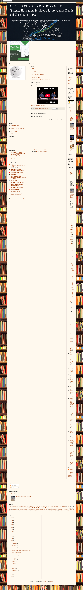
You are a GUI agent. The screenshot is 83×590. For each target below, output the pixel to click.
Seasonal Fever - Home (15, 191)
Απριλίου (14, 566)
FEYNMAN (34, 71)
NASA (71, 379)
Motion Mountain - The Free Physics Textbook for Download (18, 198)
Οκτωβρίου (71, 260)
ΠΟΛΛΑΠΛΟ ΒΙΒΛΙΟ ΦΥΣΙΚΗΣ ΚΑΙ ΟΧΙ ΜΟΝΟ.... (72, 118)
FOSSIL (71, 374)
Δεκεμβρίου (71, 251)
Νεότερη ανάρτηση (35, 149)
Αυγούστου (71, 305)
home (33, 68)
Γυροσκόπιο (64, 506)
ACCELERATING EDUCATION (71, 471)
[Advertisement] (18, 101)
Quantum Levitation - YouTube (17, 172)
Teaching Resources (14, 180)
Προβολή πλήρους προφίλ (70, 476)
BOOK (71, 370)
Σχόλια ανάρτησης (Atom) (41, 151)
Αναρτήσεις (13, 485)
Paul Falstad (13, 174)
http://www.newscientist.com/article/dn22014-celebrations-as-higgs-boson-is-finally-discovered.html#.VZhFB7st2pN (72, 408)
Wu (70, 386)
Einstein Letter (72, 289)
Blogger (51, 581)
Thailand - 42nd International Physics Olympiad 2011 (17, 185)
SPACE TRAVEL (14, 130)
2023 (71, 227)
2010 (71, 340)
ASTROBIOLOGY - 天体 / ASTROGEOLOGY (41, 79)
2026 (71, 222)
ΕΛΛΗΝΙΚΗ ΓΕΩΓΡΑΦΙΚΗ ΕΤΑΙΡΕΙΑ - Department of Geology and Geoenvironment (18, 153)
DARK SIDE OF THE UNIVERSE (17, 128)
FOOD (12, 164)
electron (71, 392)
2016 (71, 239)
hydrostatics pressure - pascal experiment (72, 130)
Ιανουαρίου (71, 334)
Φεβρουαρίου (71, 329)
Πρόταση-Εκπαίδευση (72, 294)
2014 (71, 243)
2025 (71, 223)
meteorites (71, 435)
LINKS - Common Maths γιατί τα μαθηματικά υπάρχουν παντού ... (18, 170)
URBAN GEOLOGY (36, 77)
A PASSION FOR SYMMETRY (17, 127)
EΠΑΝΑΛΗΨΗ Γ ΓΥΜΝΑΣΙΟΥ (71, 349)
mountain (71, 437)
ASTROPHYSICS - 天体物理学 (38, 74)
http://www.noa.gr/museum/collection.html (71, 418)
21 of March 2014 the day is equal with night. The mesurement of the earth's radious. (71, 358)
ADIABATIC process (72, 150)
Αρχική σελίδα (35, 69)
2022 (71, 229)
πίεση (71, 460)
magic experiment (71, 432)
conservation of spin (15, 189)
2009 (71, 341)
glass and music (72, 265)
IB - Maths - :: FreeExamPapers (17, 187)
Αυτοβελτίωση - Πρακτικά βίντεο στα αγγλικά (18, 166)
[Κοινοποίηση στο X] (55, 108)
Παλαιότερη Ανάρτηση (59, 149)
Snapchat (71, 383)
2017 (71, 238)
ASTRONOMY (71, 366)
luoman (45, 581)
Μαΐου (72, 317)
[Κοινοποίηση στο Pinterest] (57, 108)
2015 (71, 241)
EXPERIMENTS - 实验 (36, 73)
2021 (71, 231)
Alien (71, 368)
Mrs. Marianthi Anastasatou (16, 155)
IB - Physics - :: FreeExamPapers (17, 182)
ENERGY (71, 371)
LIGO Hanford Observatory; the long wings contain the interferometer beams (72, 451)
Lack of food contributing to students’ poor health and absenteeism (17, 160)
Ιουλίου (72, 310)
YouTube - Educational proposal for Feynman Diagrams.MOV (18, 193)
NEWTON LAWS (72, 141)
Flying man (13, 196)
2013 (71, 245)
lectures (71, 428)
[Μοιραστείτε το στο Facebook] (56, 108)
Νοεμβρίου (14, 545)
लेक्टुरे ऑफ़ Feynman (71, 463)
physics (71, 352)
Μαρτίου (14, 568)
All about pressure (71, 111)
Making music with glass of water (37, 105)
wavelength (71, 446)
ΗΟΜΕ (12, 133)
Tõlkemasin (13, 158)
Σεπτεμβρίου (71, 300)
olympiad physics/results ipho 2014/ (72, 442)
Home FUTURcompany (15, 201)
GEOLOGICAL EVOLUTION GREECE (39, 76)
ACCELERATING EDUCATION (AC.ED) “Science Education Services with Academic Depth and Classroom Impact (41, 10)
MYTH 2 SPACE (14, 131)
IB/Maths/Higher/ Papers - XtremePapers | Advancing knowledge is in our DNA (18, 177)
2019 (71, 234)
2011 (71, 338)
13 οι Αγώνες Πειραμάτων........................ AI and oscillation (70, 80)
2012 (71, 247)
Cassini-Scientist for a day (72, 283)
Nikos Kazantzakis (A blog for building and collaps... (72, 274)
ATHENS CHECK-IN (15, 125)
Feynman (71, 377)
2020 (71, 232)
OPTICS (71, 381)
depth (71, 390)
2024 (71, 225)
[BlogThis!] (54, 108)
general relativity (71, 395)
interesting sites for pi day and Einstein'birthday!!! (71, 424)
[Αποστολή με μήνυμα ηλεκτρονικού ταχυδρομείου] (52, 108)
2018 (71, 236)
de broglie (71, 388)
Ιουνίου (72, 314)
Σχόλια (12, 487)
